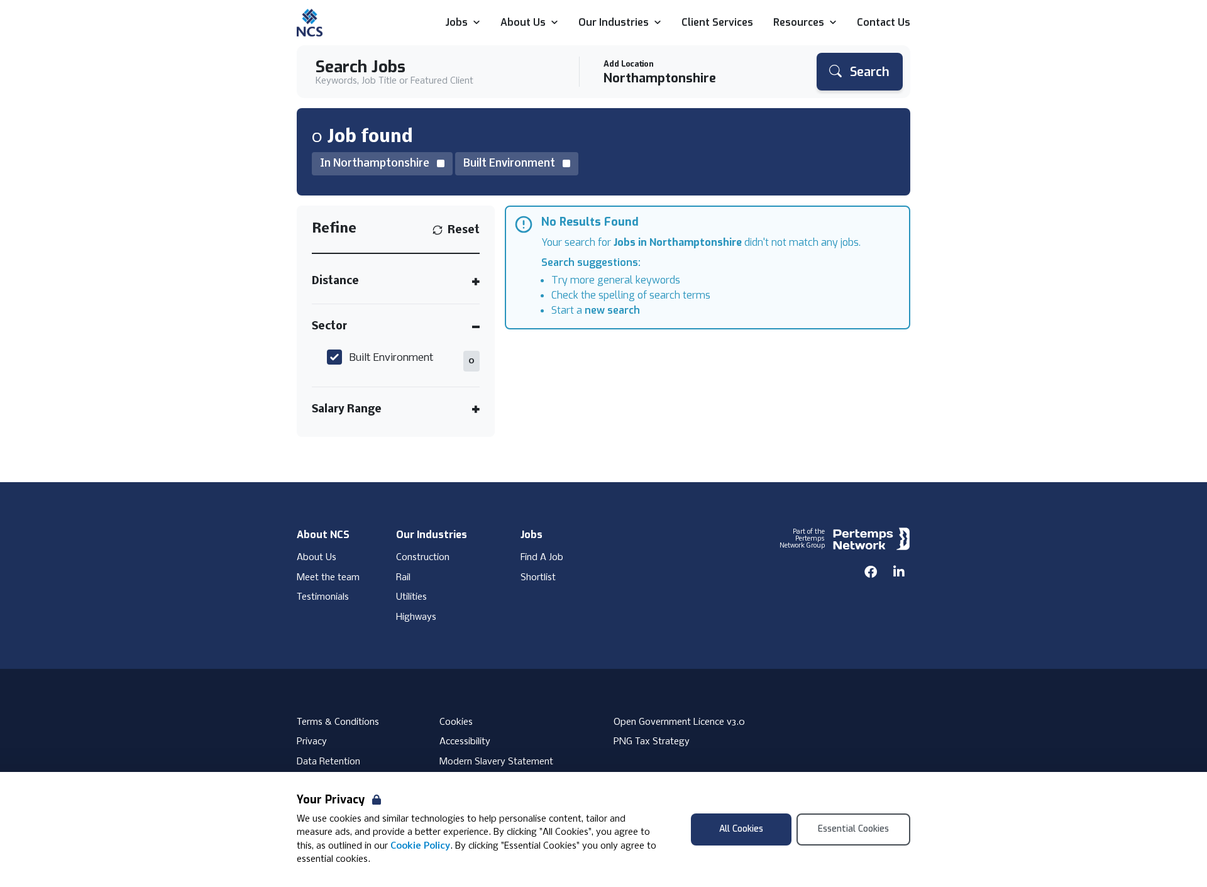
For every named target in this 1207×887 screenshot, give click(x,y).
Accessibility (464, 742)
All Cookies (741, 829)
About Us (523, 23)
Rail (403, 578)
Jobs (456, 23)
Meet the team (328, 578)
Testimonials (323, 597)
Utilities (411, 597)
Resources (798, 23)
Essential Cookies (853, 829)
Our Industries (613, 23)
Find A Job (542, 558)
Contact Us (883, 23)
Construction (422, 558)
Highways (416, 617)
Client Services (717, 23)
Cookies (456, 722)
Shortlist (538, 578)
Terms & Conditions (338, 722)
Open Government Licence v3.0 (679, 722)
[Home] (309, 22)
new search (612, 310)
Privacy (312, 742)
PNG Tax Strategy (652, 742)
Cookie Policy (420, 846)
